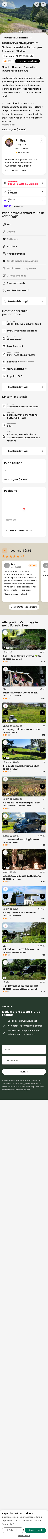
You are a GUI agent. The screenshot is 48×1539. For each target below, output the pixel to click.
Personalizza (24, 1535)
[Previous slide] (5, 639)
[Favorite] (43, 4)
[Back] (4, 4)
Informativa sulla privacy (19, 1089)
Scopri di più (8, 1524)
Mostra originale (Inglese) (15, 594)
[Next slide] (42, 639)
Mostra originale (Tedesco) (14, 129)
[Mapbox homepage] (10, 520)
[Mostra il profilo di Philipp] (41, 140)
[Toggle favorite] (5, 632)
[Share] (36, 4)
